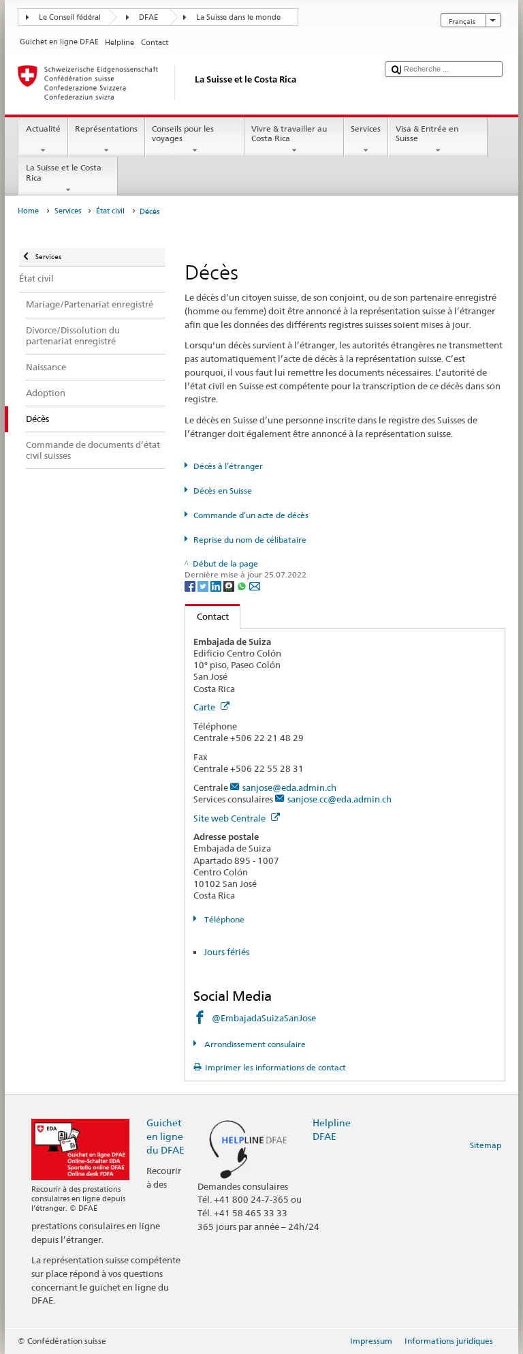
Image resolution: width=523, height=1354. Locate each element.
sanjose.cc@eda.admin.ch (339, 799)
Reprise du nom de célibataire (249, 540)
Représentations (106, 128)
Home (28, 211)
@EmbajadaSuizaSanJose (264, 1017)
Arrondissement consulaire (253, 1044)
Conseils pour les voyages (183, 133)
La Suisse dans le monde (238, 17)
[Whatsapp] (242, 585)
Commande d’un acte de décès (250, 515)
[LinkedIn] (216, 585)
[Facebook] (191, 585)
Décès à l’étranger (227, 466)
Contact (207, 616)
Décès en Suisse (222, 490)
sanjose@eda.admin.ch (289, 787)
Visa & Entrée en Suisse (427, 133)
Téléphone (223, 919)
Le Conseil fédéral (70, 17)
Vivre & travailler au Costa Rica (289, 133)
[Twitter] (203, 585)
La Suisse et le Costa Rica (63, 172)
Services (366, 128)
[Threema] (229, 585)
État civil (110, 211)
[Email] (254, 585)
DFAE (148, 17)
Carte (205, 707)
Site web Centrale (230, 818)
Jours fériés (226, 951)
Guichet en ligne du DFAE (165, 1136)
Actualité (43, 128)
